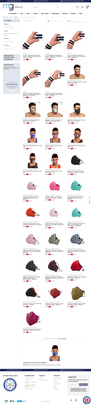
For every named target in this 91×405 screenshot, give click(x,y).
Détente (56, 382)
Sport (55, 385)
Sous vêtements (58, 378)
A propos (27, 380)
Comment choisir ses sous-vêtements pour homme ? (30, 386)
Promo (55, 387)
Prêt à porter (57, 383)
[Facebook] (71, 400)
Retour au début (61, 338)
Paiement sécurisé (43, 380)
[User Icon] (82, 7)
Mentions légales (29, 378)
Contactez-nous (29, 389)
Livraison (41, 378)
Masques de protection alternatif (9, 57)
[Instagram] (76, 400)
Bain (55, 380)
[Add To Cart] (33, 51)
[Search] (57, 7)
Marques (56, 389)
